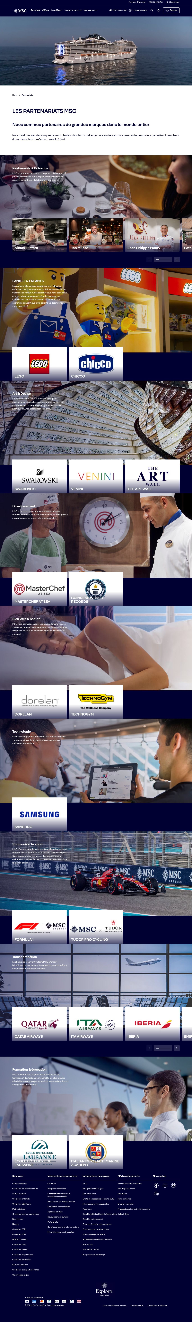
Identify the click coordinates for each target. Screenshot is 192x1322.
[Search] (152, 10)
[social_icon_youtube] (173, 1185)
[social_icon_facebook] (156, 1185)
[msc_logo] (19, 11)
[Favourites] (158, 10)
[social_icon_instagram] (156, 1193)
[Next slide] (177, 259)
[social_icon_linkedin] (164, 1185)
